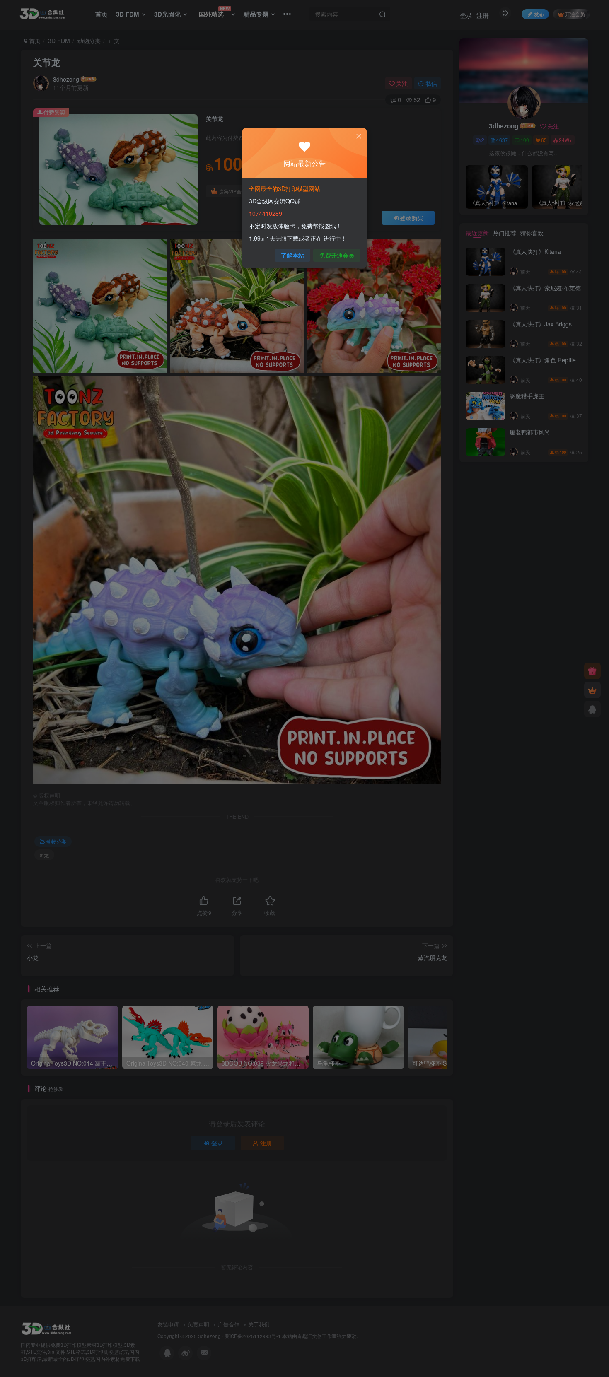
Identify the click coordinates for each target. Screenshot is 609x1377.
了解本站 (292, 255)
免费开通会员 (336, 255)
